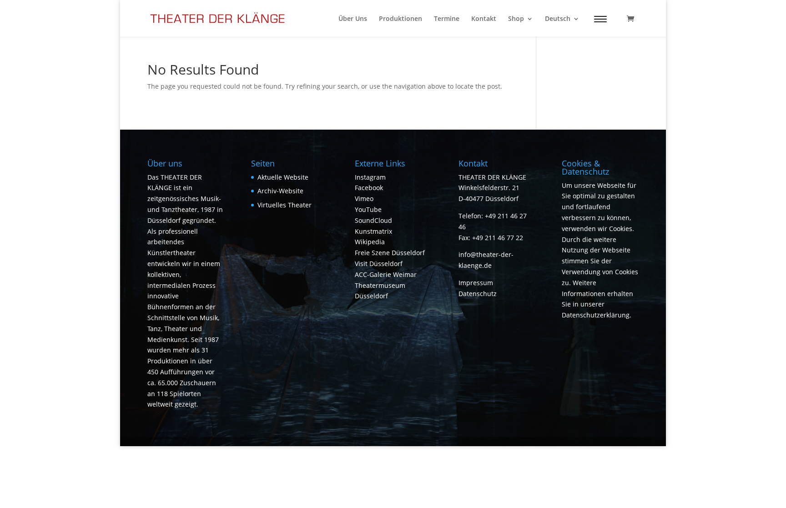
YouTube (368, 209)
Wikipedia (370, 241)
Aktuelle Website (282, 177)
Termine (446, 19)
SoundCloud (373, 220)
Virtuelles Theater (284, 205)
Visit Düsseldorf (379, 263)
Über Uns (352, 19)
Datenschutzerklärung (596, 315)
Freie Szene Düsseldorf (390, 252)
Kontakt (483, 19)
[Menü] (600, 19)
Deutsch (557, 19)
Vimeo (364, 198)
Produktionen (400, 19)
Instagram (370, 177)
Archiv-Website (280, 190)
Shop (516, 19)
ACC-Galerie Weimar (386, 274)
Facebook (369, 187)
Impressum (475, 282)
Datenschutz (477, 293)
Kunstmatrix (373, 231)
